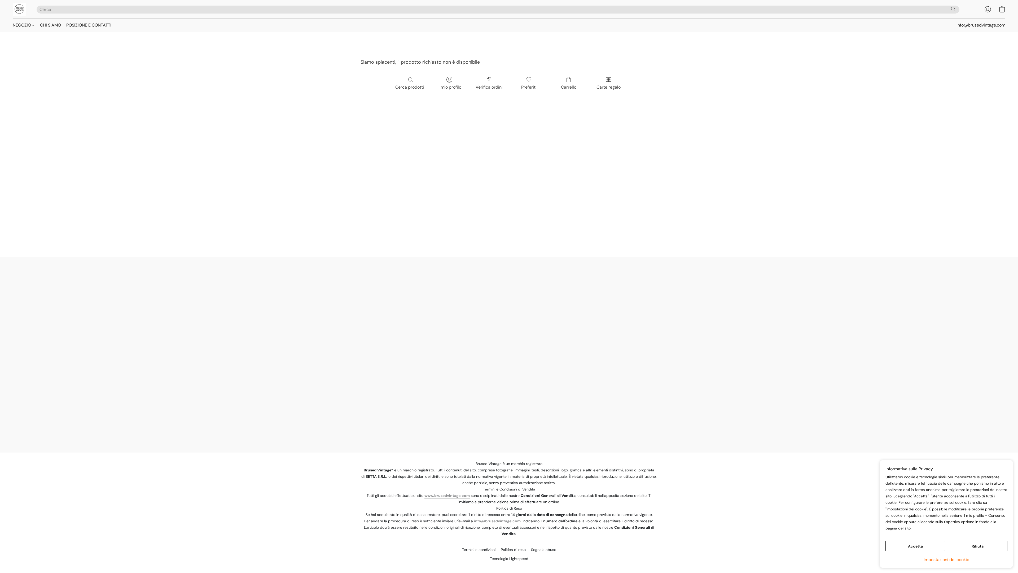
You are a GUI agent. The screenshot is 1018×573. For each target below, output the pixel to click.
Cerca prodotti (409, 87)
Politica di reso (513, 549)
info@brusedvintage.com (497, 521)
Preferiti (529, 87)
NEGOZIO (22, 25)
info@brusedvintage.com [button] (980, 25)
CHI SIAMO (50, 25)
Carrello (568, 87)
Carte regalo (608, 87)
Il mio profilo (449, 87)
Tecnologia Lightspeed (509, 558)
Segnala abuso (543, 549)
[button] (19, 9)
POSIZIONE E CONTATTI (88, 25)
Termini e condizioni (478, 549)
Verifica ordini (489, 87)
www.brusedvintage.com (447, 495)
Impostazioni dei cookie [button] (946, 559)
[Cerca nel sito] (953, 9)
